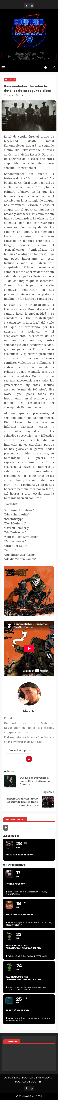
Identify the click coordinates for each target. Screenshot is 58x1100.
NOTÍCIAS (10, 79)
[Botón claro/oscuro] (47, 67)
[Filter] (5, 828)
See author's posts (19, 750)
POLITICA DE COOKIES (28, 1081)
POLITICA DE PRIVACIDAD (37, 1077)
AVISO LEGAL (12, 1077)
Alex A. (10, 95)
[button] (3, 67)
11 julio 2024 (24, 95)
